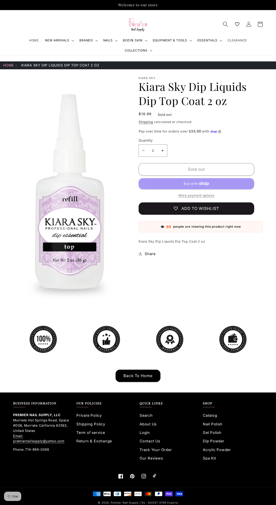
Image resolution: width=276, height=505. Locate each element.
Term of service (90, 432)
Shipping (146, 122)
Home (8, 65)
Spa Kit (209, 458)
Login (145, 432)
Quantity (146, 140)
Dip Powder (213, 441)
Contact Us (150, 441)
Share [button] (150, 253)
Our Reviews (151, 458)
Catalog (210, 415)
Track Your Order (156, 449)
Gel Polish (212, 432)
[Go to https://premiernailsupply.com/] (138, 24)
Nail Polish (212, 424)
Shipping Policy (90, 424)
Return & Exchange (94, 441)
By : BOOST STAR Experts (160, 502)
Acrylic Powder (217, 449)
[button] (59, 40)
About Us (148, 424)
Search (146, 415)
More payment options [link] (196, 195)
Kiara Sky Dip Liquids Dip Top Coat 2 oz (60, 65)
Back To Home (138, 375)
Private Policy (89, 415)
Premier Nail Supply (125, 502)
